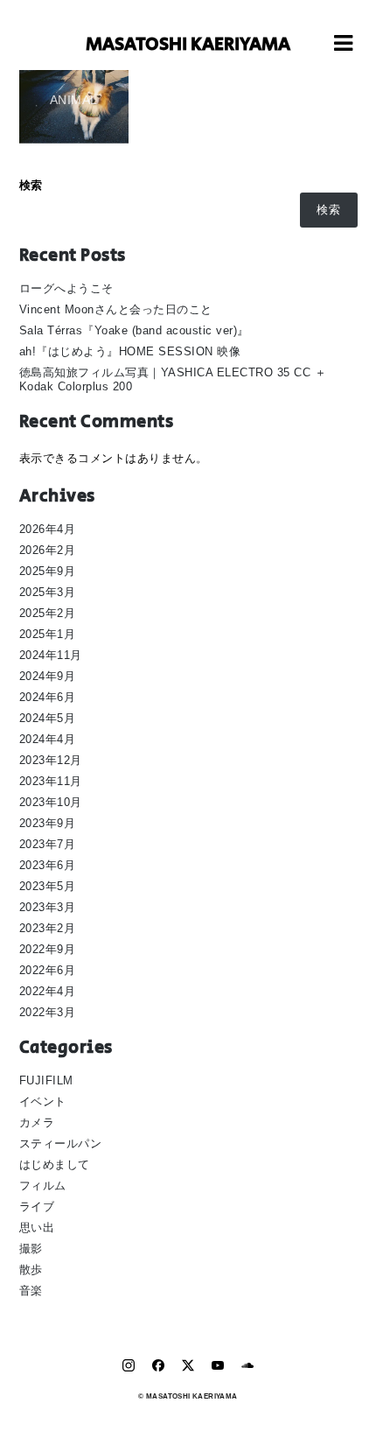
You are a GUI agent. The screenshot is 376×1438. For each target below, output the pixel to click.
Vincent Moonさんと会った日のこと (115, 309)
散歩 (31, 1269)
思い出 (37, 1227)
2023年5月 (47, 886)
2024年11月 (50, 655)
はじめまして (54, 1164)
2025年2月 (47, 613)
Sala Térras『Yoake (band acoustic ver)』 (134, 330)
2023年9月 (47, 823)
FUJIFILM (46, 1080)
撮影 (31, 1248)
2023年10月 (50, 802)
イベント (42, 1101)
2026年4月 (47, 529)
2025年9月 (47, 571)
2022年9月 (47, 949)
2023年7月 (47, 844)
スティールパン (60, 1143)
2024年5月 (47, 718)
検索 (31, 185)
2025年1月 (47, 634)
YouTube (218, 1365)
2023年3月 (47, 907)
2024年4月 (47, 739)
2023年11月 (50, 781)
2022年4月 (47, 991)
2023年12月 (50, 760)
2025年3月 (47, 592)
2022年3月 (47, 1012)
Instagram (128, 1365)
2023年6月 (47, 865)
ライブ (37, 1206)
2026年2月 (47, 550)
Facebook (158, 1365)
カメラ (37, 1122)
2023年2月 (47, 928)
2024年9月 (47, 676)
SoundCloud (247, 1365)
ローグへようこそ (66, 288)
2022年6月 (47, 970)
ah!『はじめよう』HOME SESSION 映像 (130, 351)
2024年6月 (47, 697)
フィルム (42, 1185)
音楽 (31, 1290)
